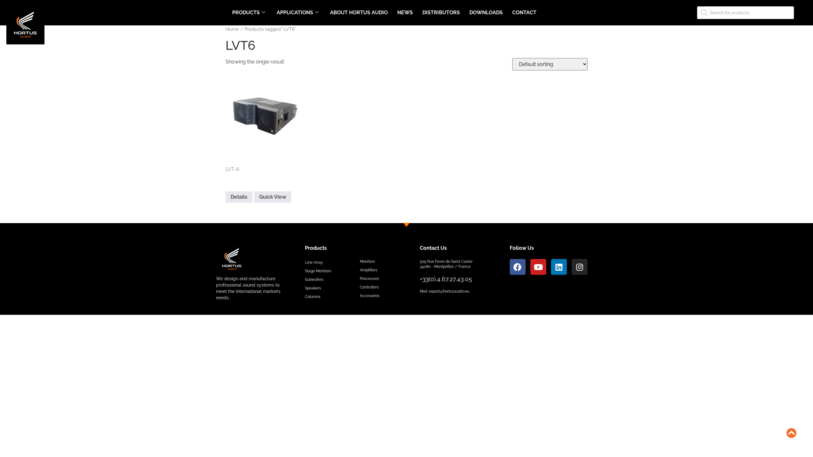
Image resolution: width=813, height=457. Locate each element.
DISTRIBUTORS (441, 13)
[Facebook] (518, 267)
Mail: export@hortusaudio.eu (444, 291)
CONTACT (524, 13)
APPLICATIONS (295, 13)
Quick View (272, 197)
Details (239, 197)
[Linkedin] (559, 267)
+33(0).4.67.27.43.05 (446, 278)
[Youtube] (538, 267)
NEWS (405, 13)
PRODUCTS (246, 13)
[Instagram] (580, 267)
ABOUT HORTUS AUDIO (359, 13)
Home (232, 29)
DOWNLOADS (486, 13)
